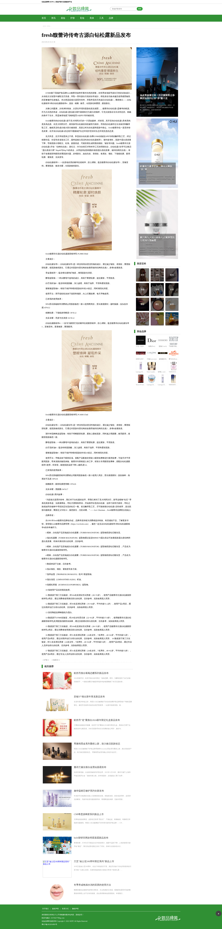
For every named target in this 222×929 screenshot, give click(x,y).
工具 (101, 18)
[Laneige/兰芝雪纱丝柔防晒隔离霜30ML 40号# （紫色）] (163, 379)
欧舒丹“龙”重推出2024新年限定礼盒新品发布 (97, 720)
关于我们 (45, 909)
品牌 (111, 18)
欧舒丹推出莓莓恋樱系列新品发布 (91, 673)
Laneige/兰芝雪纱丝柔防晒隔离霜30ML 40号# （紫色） (163, 385)
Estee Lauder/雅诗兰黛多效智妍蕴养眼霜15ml (152, 372)
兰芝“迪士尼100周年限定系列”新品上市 (94, 861)
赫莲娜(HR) (162, 359)
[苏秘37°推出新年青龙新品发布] (57, 704)
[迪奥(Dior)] (152, 340)
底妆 (63, 18)
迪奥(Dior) (151, 346)
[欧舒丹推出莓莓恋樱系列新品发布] (57, 680)
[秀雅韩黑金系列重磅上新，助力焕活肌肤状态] (57, 751)
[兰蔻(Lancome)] (152, 353)
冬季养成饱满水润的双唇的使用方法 (92, 885)
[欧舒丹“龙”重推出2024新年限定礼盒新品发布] (57, 727)
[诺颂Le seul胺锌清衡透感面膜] (163, 366)
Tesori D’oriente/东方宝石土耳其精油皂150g (141, 385)
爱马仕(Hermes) (174, 359)
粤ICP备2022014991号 (49, 924)
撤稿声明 (75, 909)
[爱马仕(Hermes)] (174, 353)
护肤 (72, 18)
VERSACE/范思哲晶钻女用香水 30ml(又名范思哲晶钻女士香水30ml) (174, 372)
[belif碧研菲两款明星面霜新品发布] (57, 845)
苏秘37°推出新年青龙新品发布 (89, 697)
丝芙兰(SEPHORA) (141, 359)
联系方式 (65, 909)
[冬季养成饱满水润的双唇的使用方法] (57, 892)
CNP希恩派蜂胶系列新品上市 (89, 814)
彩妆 (82, 18)
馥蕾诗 (56, 660)
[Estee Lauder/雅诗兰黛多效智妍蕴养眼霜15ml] (152, 366)
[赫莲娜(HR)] (163, 353)
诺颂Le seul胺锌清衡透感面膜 (163, 372)
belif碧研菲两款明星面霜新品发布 (91, 838)
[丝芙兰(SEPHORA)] (141, 353)
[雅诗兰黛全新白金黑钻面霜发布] (57, 774)
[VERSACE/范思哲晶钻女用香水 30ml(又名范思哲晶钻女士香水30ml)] (174, 366)
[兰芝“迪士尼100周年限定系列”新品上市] (57, 869)
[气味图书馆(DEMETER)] (174, 340)
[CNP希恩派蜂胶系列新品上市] (57, 821)
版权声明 (55, 909)
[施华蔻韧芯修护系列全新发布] (57, 798)
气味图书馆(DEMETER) (174, 346)
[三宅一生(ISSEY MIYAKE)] (141, 340)
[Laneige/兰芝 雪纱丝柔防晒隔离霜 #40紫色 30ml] (141, 366)
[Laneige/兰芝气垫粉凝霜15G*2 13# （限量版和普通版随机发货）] (152, 379)
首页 (44, 18)
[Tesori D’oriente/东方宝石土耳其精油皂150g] (141, 379)
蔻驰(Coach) (163, 346)
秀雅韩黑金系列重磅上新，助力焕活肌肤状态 (97, 744)
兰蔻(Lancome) (152, 359)
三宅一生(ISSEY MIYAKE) (141, 346)
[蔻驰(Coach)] (163, 340)
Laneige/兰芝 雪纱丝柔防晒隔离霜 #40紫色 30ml (141, 372)
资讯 (53, 18)
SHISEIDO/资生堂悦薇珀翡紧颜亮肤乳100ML (174, 385)
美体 (92, 18)
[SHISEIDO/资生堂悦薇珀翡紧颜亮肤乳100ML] (174, 379)
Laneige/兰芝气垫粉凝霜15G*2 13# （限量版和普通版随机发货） (152, 385)
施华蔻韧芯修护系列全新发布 (89, 791)
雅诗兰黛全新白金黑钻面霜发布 (90, 767)
